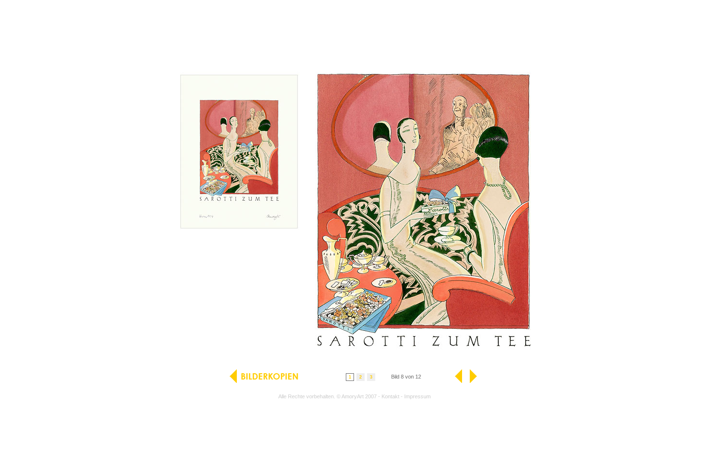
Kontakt (390, 396)
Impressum (417, 396)
